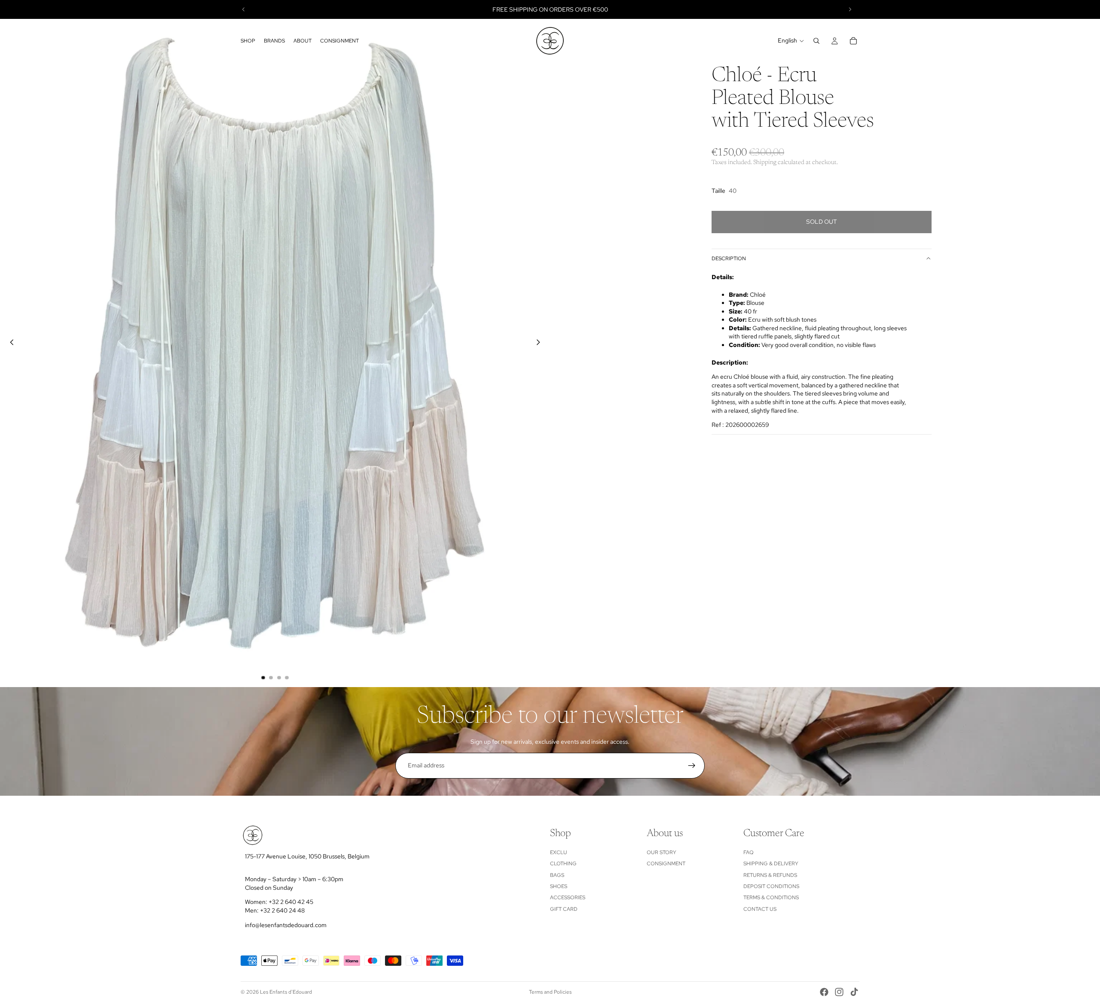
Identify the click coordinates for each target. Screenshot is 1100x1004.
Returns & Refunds (770, 875)
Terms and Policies (550, 992)
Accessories (567, 897)
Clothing (563, 863)
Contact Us (759, 909)
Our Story (661, 852)
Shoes (558, 886)
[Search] (816, 40)
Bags (557, 875)
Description (729, 258)
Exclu (558, 852)
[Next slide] (849, 9)
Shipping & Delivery (770, 863)
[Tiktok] (854, 992)
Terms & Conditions (771, 897)
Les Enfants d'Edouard (286, 992)
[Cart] (853, 40)
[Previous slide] (243, 9)
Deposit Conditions (771, 886)
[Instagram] (839, 992)
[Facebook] (824, 992)
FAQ (748, 852)
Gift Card (564, 909)
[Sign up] (692, 766)
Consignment (666, 863)
